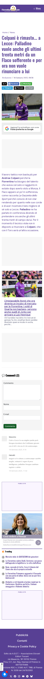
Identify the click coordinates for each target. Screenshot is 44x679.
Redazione (7, 77)
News (12, 32)
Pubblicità (22, 635)
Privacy (1, 667)
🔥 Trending (7, 551)
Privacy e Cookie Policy (22, 646)
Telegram (8, 88)
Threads (20, 88)
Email (31, 88)
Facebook (14, 84)
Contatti (22, 640)
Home (5, 32)
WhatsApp (27, 84)
